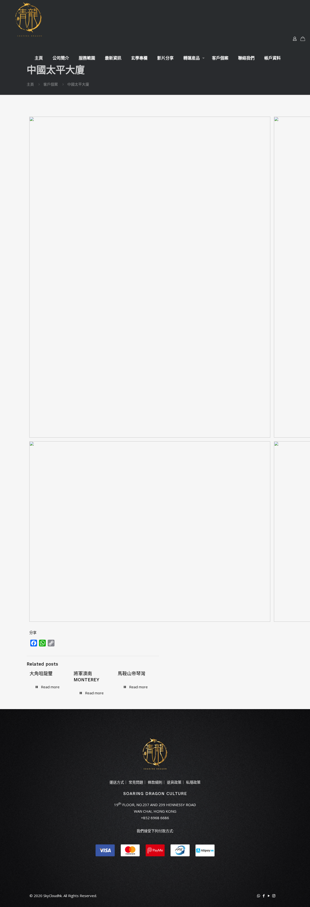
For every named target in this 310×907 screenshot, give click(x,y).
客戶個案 (50, 84)
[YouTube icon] (269, 895)
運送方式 (116, 782)
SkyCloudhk (52, 895)
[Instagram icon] (274, 895)
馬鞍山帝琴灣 (131, 673)
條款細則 (155, 782)
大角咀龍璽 (41, 673)
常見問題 (136, 782)
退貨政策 (174, 782)
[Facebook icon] (263, 895)
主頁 (30, 84)
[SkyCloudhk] (28, 19)
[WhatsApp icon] (258, 895)
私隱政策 (193, 782)
